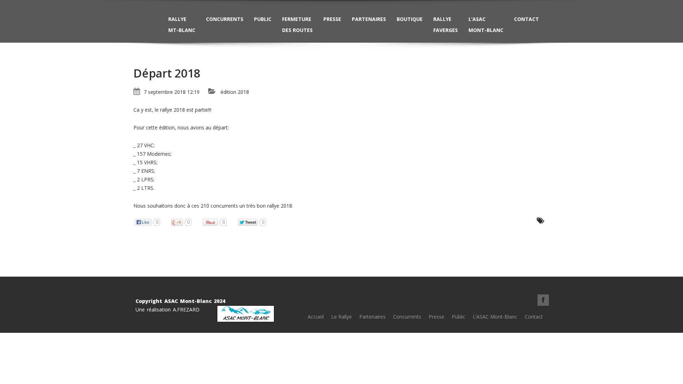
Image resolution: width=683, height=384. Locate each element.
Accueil (316, 316)
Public (262, 19)
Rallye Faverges (445, 24)
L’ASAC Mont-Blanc (485, 24)
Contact (526, 19)
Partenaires (369, 19)
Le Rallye (341, 316)
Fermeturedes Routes (297, 24)
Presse (332, 19)
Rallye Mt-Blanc (181, 24)
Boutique (410, 19)
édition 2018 (235, 92)
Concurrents (224, 19)
